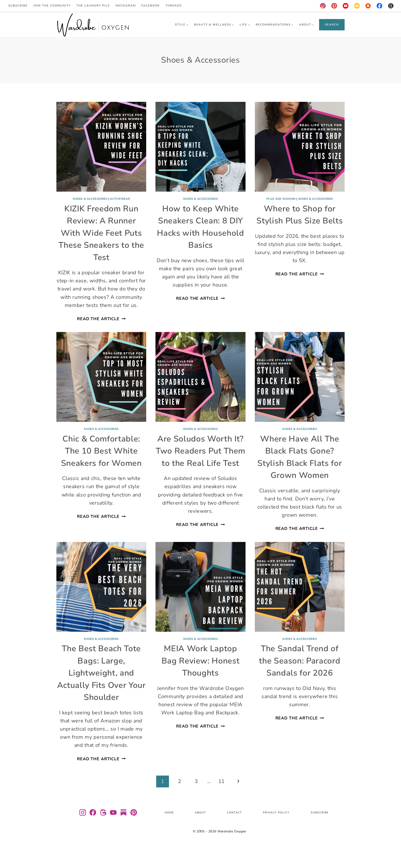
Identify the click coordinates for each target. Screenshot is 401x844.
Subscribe (18, 5)
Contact (234, 812)
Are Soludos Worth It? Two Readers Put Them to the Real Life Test (200, 451)
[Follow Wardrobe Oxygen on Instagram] (82, 812)
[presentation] (101, 147)
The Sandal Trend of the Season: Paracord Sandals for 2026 (299, 660)
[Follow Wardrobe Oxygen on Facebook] (93, 812)
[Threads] (390, 5)
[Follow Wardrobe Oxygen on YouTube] (113, 812)
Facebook (150, 5)
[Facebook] (379, 5)
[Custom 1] (368, 5)
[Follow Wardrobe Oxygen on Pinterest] (133, 812)
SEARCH (332, 24)
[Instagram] (322, 5)
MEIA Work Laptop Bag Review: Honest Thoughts (201, 660)
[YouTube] (345, 5)
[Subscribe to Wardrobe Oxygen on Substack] (123, 812)
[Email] (357, 5)
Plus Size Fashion (281, 199)
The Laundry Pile (93, 5)
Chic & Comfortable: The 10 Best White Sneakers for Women (101, 451)
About (200, 812)
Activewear (120, 199)
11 (221, 781)
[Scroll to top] (391, 826)
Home (169, 812)
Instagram (125, 5)
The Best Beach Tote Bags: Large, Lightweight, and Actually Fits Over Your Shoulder (101, 673)
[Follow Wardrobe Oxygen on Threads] (103, 812)
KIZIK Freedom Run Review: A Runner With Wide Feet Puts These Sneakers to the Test (101, 233)
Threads (173, 5)
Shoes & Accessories (90, 199)
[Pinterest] (334, 5)
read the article (101, 319)
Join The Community (52, 5)
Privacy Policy (276, 812)
